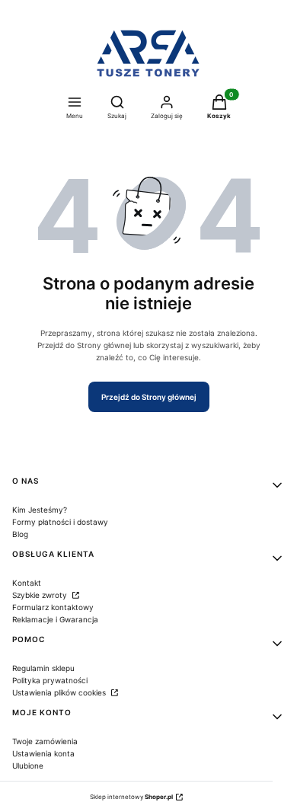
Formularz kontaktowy (53, 607)
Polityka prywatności (50, 680)
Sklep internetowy (131, 797)
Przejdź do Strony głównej (148, 396)
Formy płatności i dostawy (60, 521)
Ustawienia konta (43, 753)
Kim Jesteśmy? (39, 509)
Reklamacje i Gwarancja (55, 619)
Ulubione (27, 765)
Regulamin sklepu (43, 668)
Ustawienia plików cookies (60, 692)
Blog (20, 534)
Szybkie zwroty (40, 594)
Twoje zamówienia (45, 741)
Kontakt (26, 582)
